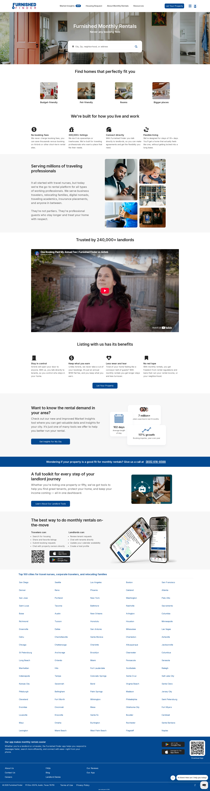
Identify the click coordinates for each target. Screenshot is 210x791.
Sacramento (167, 606)
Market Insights (70, 6)
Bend (92, 684)
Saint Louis (24, 606)
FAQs (48, 768)
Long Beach (24, 660)
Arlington (130, 613)
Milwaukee (131, 629)
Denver (22, 590)
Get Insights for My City (50, 441)
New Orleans (96, 613)
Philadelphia (131, 699)
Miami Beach (60, 730)
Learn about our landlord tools (50, 504)
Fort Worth (60, 699)
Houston (130, 621)
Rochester (131, 723)
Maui (21, 723)
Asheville (166, 637)
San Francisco (168, 582)
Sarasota (166, 660)
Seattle (58, 582)
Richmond (23, 621)
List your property (174, 6)
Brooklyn (94, 652)
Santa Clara (167, 684)
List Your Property (105, 385)
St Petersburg (25, 652)
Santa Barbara (168, 723)
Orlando (58, 660)
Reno (57, 590)
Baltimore (94, 606)
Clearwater (131, 652)
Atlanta (165, 590)
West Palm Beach (98, 730)
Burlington (95, 723)
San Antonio (96, 629)
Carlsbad (166, 715)
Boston (129, 582)
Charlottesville (61, 637)
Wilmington (95, 699)
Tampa (58, 676)
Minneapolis (167, 621)
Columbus (166, 652)
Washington (131, 598)
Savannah (59, 684)
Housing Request (94, 6)
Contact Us (10, 772)
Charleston (131, 637)
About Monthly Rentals (118, 6)
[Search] (136, 46)
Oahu (21, 637)
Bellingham (60, 691)
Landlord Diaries (53, 777)
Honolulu (94, 621)
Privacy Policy (82, 785)
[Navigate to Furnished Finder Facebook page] (195, 785)
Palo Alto (166, 598)
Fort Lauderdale (97, 668)
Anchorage (60, 652)
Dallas (57, 629)
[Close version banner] (207, 789)
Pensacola (131, 660)
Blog (48, 772)
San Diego (23, 582)
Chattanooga (60, 645)
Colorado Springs (98, 676)
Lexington (23, 730)
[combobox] (105, 46)
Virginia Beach (132, 684)
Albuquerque (132, 645)
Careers (8, 777)
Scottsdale (131, 668)
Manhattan (24, 668)
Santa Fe (94, 715)
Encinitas (23, 707)
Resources (138, 6)
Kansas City (24, 684)
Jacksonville (167, 645)
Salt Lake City (168, 676)
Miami (93, 660)
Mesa (92, 707)
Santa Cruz (131, 676)
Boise (21, 613)
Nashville (130, 606)
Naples (165, 730)
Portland (59, 598)
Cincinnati (59, 707)
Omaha (58, 723)
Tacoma (58, 606)
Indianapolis (24, 676)
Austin (58, 613)
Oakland (130, 590)
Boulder (129, 715)
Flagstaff (130, 730)
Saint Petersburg (169, 699)
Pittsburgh (23, 691)
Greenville (23, 629)
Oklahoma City (132, 707)
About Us (9, 768)
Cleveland (23, 699)
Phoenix (94, 590)
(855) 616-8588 (156, 461)
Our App (91, 772)
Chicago (22, 645)
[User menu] (192, 6)
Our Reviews (92, 768)
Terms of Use (66, 785)
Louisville (23, 715)
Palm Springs (96, 691)
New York (95, 598)
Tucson (58, 621)
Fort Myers (167, 707)
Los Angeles (96, 582)
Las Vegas (166, 629)
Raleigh (165, 668)
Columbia (166, 613)
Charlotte (94, 645)
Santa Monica (96, 637)
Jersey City (167, 691)
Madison (130, 691)
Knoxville (59, 715)
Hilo (56, 668)
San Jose (23, 598)
